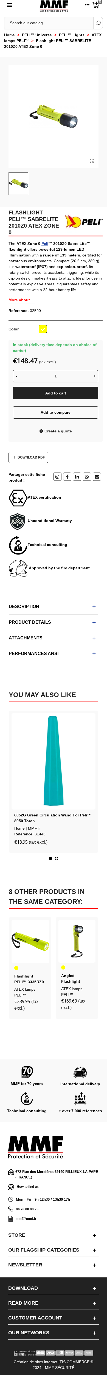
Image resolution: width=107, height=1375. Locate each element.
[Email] (97, 477)
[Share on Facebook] (67, 477)
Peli (44, 243)
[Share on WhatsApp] (87, 477)
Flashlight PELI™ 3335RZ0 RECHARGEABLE (30, 982)
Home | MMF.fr (27, 828)
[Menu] (9, 6)
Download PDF (31, 457)
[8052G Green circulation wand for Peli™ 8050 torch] (53, 761)
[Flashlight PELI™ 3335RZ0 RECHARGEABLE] (30, 941)
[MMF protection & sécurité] (54, 6)
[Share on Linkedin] (77, 477)
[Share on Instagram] (57, 477)
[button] (50, 858)
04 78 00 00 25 (27, 1209)
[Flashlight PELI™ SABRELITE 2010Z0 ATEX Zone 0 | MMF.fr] (92, 161)
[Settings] (87, 6)
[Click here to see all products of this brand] (81, 221)
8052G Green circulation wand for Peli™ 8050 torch (52, 818)
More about (19, 300)
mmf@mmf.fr (26, 1219)
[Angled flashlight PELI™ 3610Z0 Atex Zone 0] (76, 941)
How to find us (28, 1187)
